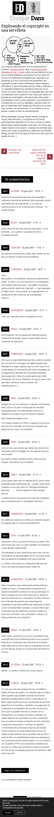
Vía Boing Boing (17, 69)
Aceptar (8, 813)
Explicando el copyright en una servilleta (25, 28)
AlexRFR (15, 191)
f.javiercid (16, 269)
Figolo (14, 329)
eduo (13, 398)
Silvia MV (15, 247)
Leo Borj (15, 664)
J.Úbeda (15, 683)
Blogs (14, 222)
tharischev (17, 354)
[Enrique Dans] (27, 8)
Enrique (27, 18)
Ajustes (20, 813)
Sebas (14, 630)
